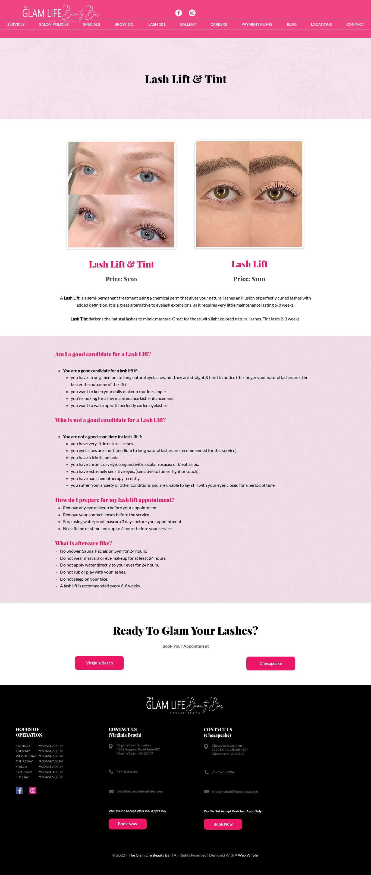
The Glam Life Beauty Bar (149, 855)
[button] (16, 24)
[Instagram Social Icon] (32, 790)
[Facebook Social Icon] (19, 790)
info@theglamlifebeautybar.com (140, 791)
